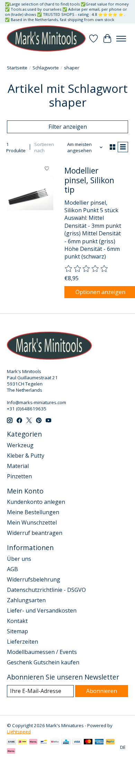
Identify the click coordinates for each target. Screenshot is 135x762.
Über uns (19, 559)
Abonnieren (101, 691)
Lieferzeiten (22, 641)
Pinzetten (19, 476)
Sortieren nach (44, 147)
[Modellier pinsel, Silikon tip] (30, 192)
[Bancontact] (43, 742)
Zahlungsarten (26, 600)
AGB (12, 569)
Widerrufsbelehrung (33, 579)
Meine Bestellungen (33, 512)
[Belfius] (55, 742)
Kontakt (17, 621)
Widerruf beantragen (34, 533)
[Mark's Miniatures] (46, 38)
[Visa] (76, 742)
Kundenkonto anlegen (36, 502)
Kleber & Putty (25, 455)
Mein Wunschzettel (32, 522)
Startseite (17, 68)
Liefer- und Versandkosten (41, 610)
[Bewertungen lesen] (86, 269)
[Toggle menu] (121, 39)
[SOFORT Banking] (33, 742)
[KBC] (66, 742)
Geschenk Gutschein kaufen (43, 662)
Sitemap (17, 631)
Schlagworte (46, 68)
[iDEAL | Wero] (22, 742)
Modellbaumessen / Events (42, 652)
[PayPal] (110, 742)
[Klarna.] (11, 751)
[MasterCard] (88, 742)
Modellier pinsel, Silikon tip (89, 180)
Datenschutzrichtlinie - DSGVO (46, 590)
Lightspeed (19, 732)
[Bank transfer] (11, 742)
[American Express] (99, 742)
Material (18, 466)
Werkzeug (20, 445)
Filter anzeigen (67, 126)
